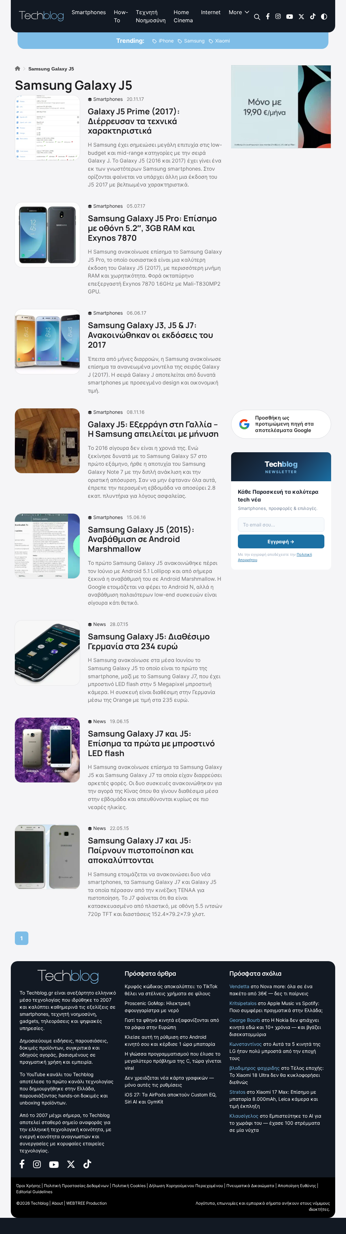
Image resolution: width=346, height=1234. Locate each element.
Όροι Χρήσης (28, 1185)
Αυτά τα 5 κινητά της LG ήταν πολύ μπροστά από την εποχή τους (275, 1051)
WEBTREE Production (86, 1203)
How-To (121, 16)
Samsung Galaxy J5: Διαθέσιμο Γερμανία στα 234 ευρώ (149, 641)
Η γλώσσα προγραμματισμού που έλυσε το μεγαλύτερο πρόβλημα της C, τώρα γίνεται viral (173, 1061)
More (235, 12)
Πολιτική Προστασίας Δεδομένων (76, 1185)
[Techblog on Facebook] (268, 16)
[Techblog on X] (301, 16)
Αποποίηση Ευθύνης (297, 1185)
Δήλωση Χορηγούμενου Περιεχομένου (186, 1185)
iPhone (166, 41)
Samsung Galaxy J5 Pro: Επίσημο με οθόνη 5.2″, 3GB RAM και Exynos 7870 (152, 227)
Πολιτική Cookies (129, 1185)
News (99, 624)
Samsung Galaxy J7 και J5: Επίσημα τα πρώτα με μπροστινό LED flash (151, 743)
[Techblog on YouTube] (289, 16)
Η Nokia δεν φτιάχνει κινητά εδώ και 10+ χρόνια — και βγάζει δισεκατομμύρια (275, 1027)
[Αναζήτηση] (257, 16)
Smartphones (89, 12)
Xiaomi (222, 41)
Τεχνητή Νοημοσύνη (151, 16)
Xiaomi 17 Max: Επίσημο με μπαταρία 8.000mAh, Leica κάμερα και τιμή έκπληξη (273, 1099)
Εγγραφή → (281, 541)
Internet (211, 12)
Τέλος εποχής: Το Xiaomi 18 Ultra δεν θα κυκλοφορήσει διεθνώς (276, 1075)
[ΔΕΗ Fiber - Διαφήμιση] (281, 106)
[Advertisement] (281, 257)
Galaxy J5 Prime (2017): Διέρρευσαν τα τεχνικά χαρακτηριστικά (134, 121)
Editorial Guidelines (34, 1191)
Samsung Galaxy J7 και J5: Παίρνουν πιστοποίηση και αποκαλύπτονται (141, 850)
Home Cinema (183, 16)
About (57, 1203)
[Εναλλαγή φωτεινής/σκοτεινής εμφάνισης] (324, 16)
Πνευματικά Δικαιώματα (250, 1185)
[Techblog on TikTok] (313, 16)
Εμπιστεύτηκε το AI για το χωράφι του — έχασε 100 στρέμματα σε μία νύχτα (275, 1123)
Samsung (194, 41)
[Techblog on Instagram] (278, 16)
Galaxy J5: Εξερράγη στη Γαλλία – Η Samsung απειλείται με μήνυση (153, 429)
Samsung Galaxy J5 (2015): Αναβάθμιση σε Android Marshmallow (141, 539)
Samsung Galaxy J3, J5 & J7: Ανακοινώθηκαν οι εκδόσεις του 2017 (150, 334)
